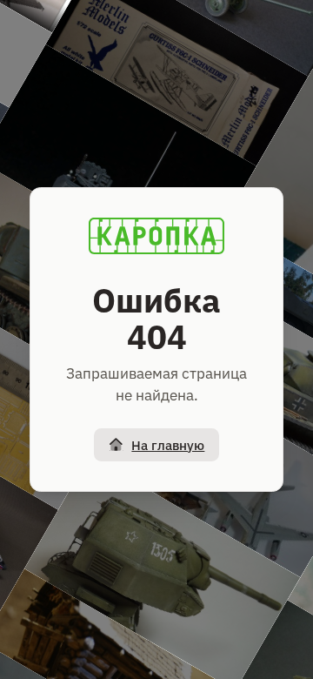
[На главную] (156, 236)
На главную (167, 445)
